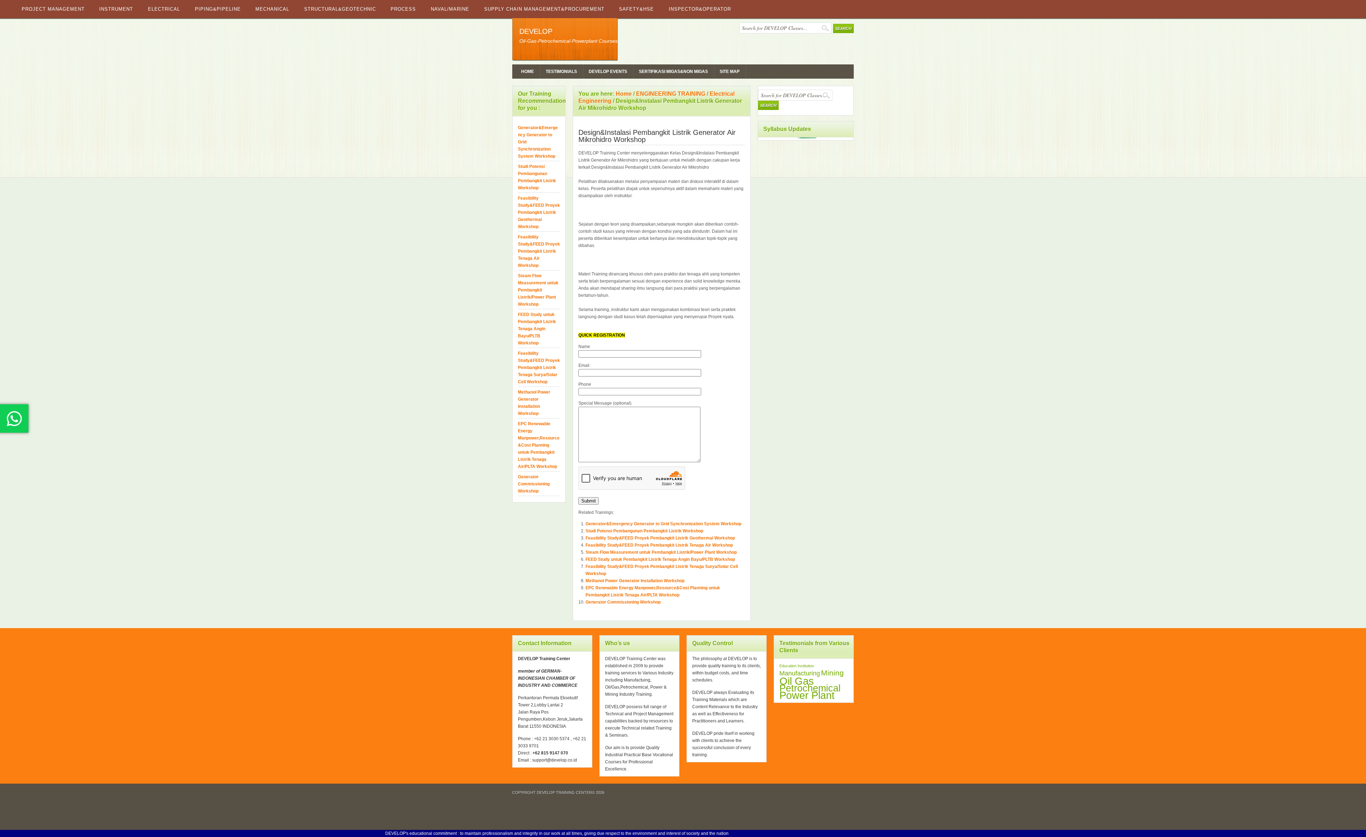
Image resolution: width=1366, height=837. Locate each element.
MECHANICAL (272, 9)
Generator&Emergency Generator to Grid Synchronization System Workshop (663, 523)
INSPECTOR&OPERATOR (700, 9)
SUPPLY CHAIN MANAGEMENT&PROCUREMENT (544, 9)
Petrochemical (810, 688)
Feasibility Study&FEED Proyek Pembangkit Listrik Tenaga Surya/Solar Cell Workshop (539, 367)
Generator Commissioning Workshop (623, 602)
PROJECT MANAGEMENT (53, 9)
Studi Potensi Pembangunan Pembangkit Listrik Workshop (644, 530)
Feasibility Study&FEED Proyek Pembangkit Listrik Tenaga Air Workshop (659, 545)
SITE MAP (730, 71)
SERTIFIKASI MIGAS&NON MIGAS (673, 71)
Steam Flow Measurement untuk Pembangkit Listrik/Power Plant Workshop (661, 552)
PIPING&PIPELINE (218, 9)
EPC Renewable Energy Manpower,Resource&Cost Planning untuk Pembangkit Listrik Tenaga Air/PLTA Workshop (539, 445)
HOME (527, 71)
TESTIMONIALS (561, 71)
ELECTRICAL (164, 9)
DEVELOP (535, 31)
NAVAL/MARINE (450, 9)
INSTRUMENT (116, 9)
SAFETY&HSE (636, 9)
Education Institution (796, 666)
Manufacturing (799, 673)
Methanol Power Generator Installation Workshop (635, 580)
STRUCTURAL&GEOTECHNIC (340, 9)
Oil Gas (796, 681)
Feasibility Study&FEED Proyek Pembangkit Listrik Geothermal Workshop (660, 538)
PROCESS (403, 9)
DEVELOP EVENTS (608, 71)
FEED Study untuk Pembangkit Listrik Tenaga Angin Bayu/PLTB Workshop (660, 559)
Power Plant (807, 695)
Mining (832, 673)
